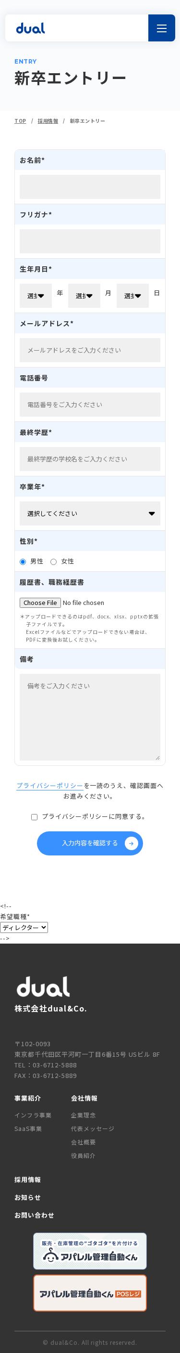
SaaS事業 (28, 1128)
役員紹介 (83, 1155)
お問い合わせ (34, 1215)
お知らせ (27, 1197)
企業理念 (83, 1115)
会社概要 (83, 1142)
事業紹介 (27, 1098)
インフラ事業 (33, 1115)
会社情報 (84, 1098)
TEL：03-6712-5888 (45, 1064)
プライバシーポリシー (50, 785)
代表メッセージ (93, 1128)
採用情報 (27, 1179)
